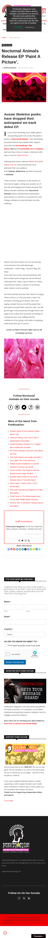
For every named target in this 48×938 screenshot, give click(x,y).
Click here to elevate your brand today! (20, 723)
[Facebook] (8, 549)
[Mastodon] (28, 549)
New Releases (14, 37)
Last (28, 611)
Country (8, 629)
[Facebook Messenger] (17, 549)
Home (5, 24)
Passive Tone (33, 161)
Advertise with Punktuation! (13, 920)
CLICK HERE (8, 801)
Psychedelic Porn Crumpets (31, 149)
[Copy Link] (34, 549)
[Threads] (25, 549)
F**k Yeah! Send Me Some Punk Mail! (24, 645)
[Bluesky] (22, 549)
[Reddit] (14, 549)
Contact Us (7, 923)
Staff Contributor (10, 68)
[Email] (20, 549)
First (5, 611)
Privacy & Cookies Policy (32, 920)
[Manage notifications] (5, 933)
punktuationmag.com (33, 534)
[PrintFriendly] (39, 549)
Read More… (30, 27)
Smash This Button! (15, 662)
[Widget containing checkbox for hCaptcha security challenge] (21, 654)
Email (7, 617)
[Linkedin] (36, 549)
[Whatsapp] (31, 549)
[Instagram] (11, 549)
